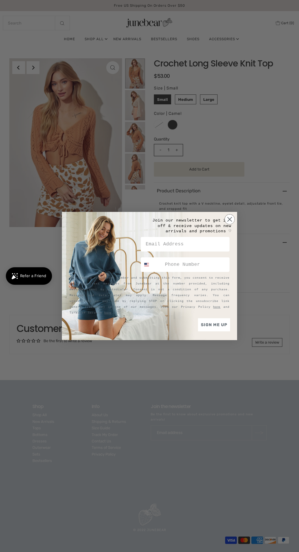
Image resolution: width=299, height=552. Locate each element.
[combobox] (151, 265)
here (216, 306)
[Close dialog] (230, 219)
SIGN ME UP (214, 324)
